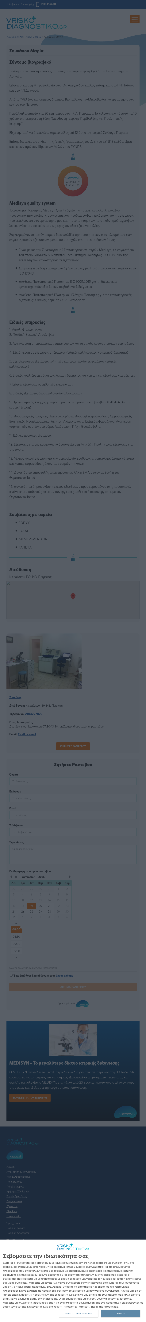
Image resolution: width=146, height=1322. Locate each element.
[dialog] (73, 1281)
